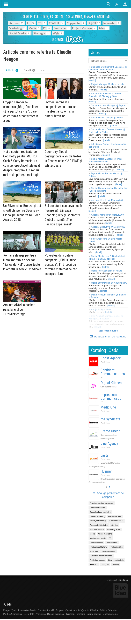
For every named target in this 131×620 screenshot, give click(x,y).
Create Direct (110, 431)
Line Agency (109, 443)
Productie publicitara (98, 546)
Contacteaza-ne (110, 613)
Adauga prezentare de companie (110, 495)
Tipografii (105, 564)
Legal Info (29, 613)
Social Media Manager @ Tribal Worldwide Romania (105, 160)
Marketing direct (107, 438)
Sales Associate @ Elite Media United (105, 240)
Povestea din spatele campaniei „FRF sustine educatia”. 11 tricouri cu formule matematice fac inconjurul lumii (61, 264)
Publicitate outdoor (97, 560)
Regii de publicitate (116, 560)
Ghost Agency (110, 358)
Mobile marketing (105, 533)
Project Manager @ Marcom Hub (107, 84)
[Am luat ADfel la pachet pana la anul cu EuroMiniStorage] (22, 291)
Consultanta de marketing (100, 512)
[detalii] (92, 80)
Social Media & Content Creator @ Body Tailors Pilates (107, 131)
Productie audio (96, 542)
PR (101, 377)
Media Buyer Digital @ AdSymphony (109, 282)
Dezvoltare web (114, 516)
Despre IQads (10, 610)
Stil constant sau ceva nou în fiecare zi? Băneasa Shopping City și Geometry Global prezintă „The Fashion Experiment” (64, 215)
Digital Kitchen (111, 383)
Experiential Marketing (110, 462)
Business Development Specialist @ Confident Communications (108, 68)
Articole (11, 70)
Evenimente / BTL (116, 520)
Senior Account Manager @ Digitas (108, 105)
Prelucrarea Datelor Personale (49, 613)
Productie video (116, 546)
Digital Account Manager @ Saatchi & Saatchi (107, 296)
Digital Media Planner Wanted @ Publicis (106, 175)
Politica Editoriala (108, 610)
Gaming (114, 525)
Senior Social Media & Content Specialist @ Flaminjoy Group (105, 95)
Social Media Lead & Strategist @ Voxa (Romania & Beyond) (107, 257)
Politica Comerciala (12, 613)
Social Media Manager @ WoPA (107, 117)
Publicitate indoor (108, 551)
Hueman (106, 471)
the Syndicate (110, 419)
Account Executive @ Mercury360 (108, 226)
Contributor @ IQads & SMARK (82, 610)
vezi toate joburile (108, 330)
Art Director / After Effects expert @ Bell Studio (108, 145)
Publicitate (105, 362)
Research (94, 564)
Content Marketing (97, 516)
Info (42, 70)
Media (92, 533)
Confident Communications (112, 372)
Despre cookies (93, 613)
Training (115, 564)
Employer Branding (97, 466)
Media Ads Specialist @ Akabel (106, 270)
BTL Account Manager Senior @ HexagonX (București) (106, 317)
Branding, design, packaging (112, 478)
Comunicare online (108, 386)
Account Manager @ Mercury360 (107, 214)
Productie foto (111, 542)
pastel (104, 455)
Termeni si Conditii (75, 613)
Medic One (108, 407)
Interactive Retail (97, 529)
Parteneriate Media (27, 610)
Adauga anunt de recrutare (109, 336)
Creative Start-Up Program (51, 610)
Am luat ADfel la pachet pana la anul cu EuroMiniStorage (19, 309)
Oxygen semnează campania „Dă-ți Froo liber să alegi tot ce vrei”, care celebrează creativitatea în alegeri (21, 111)
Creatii (29, 70)
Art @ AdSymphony (101, 309)
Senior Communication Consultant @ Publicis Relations (108, 189)
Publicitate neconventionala (101, 555)
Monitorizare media (98, 538)
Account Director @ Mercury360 (107, 200)
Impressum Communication (111, 397)
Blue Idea (123, 580)
